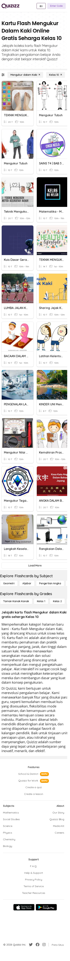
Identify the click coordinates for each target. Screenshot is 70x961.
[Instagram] (44, 945)
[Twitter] (31, 945)
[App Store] (23, 907)
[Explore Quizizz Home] (10, 6)
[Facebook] (37, 945)
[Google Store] (46, 907)
